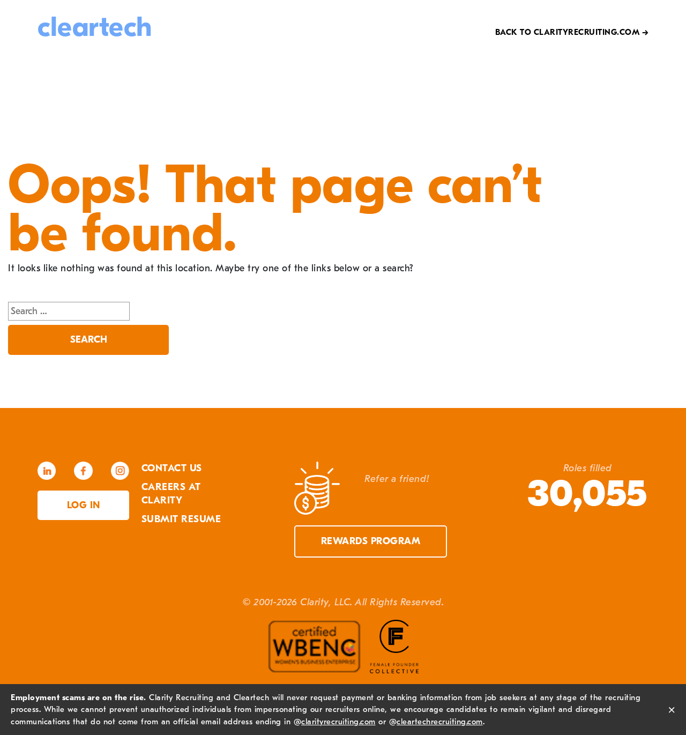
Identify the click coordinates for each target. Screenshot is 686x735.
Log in (83, 505)
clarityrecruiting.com (338, 721)
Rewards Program (371, 541)
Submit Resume (181, 519)
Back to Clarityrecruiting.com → (572, 32)
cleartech (95, 27)
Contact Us (171, 468)
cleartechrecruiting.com (440, 721)
